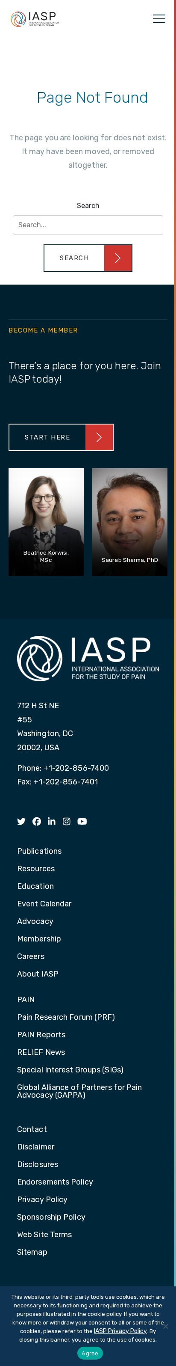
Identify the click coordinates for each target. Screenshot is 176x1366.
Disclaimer (35, 1147)
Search (88, 206)
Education (35, 886)
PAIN (26, 1000)
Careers (30, 957)
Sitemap (32, 1252)
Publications (39, 851)
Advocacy (35, 922)
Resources (36, 869)
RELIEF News (41, 1052)
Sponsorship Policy (51, 1217)
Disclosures (37, 1165)
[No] (165, 1326)
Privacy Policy (42, 1200)
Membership (39, 939)
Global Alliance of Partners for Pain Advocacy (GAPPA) (79, 1092)
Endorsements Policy (55, 1182)
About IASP (38, 974)
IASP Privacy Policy (120, 1331)
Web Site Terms (44, 1235)
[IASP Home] (35, 19)
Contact (32, 1129)
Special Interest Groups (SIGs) (70, 1070)
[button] (88, 258)
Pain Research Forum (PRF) (66, 1017)
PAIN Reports (41, 1035)
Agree (90, 1353)
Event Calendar (44, 904)
